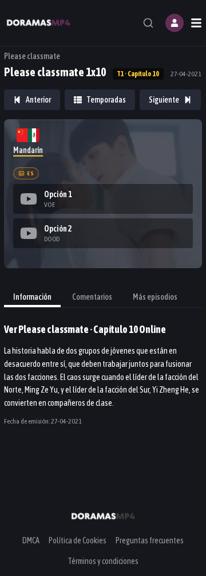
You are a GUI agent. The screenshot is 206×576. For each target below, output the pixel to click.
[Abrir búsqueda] (148, 23)
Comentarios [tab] (92, 296)
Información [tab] (32, 296)
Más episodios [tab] (155, 296)
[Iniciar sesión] (174, 23)
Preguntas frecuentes (150, 540)
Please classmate (32, 56)
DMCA (30, 540)
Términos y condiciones (103, 561)
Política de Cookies (77, 540)
